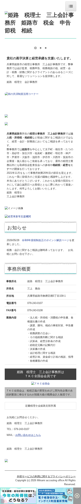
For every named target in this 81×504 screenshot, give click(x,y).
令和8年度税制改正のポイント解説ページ (45, 240)
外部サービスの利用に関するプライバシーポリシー (46, 476)
